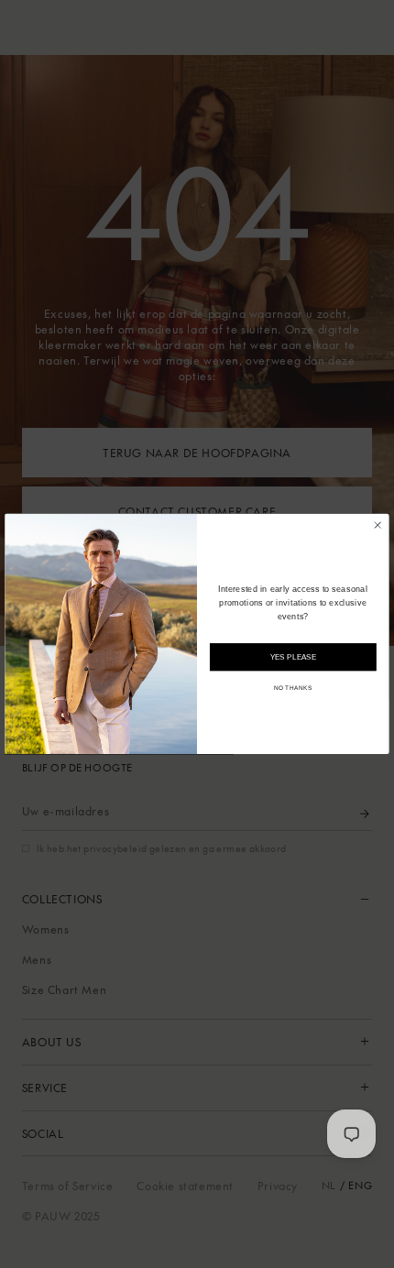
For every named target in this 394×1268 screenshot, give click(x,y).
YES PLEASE (293, 657)
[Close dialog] (377, 525)
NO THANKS (293, 688)
